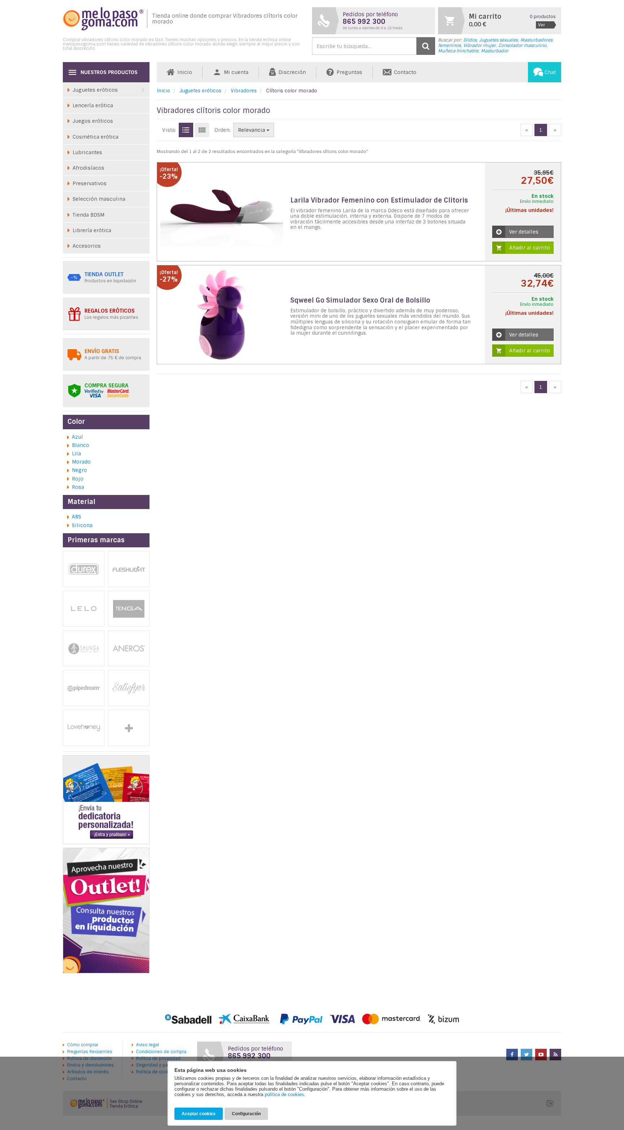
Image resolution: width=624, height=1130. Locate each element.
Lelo (83, 609)
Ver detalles (523, 232)
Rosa (78, 487)
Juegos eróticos (93, 121)
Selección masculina (99, 199)
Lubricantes (87, 152)
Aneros (129, 648)
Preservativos (90, 183)
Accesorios (87, 246)
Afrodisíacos (88, 168)
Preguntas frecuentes (89, 1052)
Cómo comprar (82, 1045)
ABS (76, 516)
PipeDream (83, 688)
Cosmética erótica (95, 137)
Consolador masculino (522, 45)
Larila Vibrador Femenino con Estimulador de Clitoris (379, 200)
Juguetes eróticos (200, 91)
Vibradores (244, 91)
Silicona (82, 525)
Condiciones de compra (161, 1052)
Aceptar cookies (199, 1113)
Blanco (80, 445)
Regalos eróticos (109, 311)
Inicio (163, 91)
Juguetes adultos (129, 728)
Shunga (83, 648)
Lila (76, 453)
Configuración (246, 1113)
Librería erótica (92, 230)
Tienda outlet (104, 274)
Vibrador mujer (479, 45)
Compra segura (106, 385)
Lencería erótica (93, 105)
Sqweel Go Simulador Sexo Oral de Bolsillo (360, 300)
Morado (81, 461)
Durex (83, 569)
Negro (79, 470)
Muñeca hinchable (458, 51)
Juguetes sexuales (498, 40)
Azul (77, 437)
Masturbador (494, 51)
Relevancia (252, 130)
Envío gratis (101, 351)
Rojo (77, 478)
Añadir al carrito (529, 247)
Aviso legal (147, 1045)
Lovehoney (83, 728)
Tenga (129, 609)
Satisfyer (129, 688)
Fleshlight (129, 569)
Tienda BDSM (88, 215)
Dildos (470, 40)
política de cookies (284, 1094)
